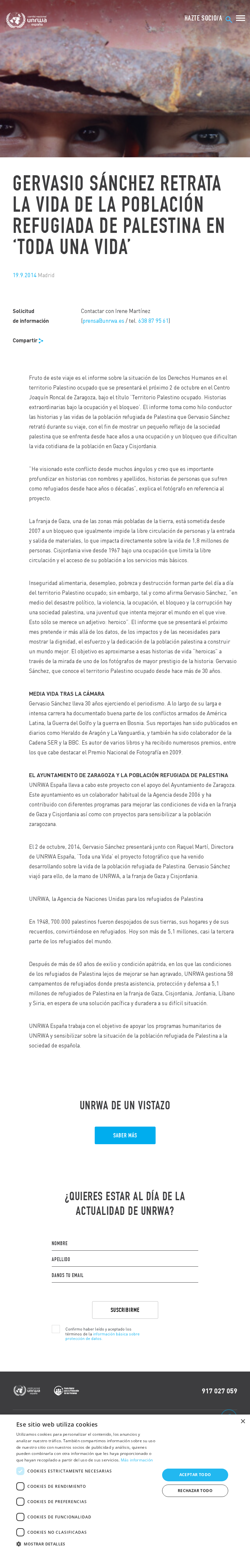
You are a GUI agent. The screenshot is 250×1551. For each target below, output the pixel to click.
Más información (137, 1460)
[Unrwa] (27, 20)
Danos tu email (68, 1275)
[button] (86, 1543)
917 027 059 (219, 1391)
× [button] (242, 1421)
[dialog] (125, 1483)
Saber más (125, 1135)
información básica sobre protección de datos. (102, 1336)
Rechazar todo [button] (195, 1490)
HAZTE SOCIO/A (203, 18)
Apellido (61, 1259)
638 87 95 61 (153, 320)
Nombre (60, 1243)
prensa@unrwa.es (103, 320)
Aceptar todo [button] (195, 1474)
